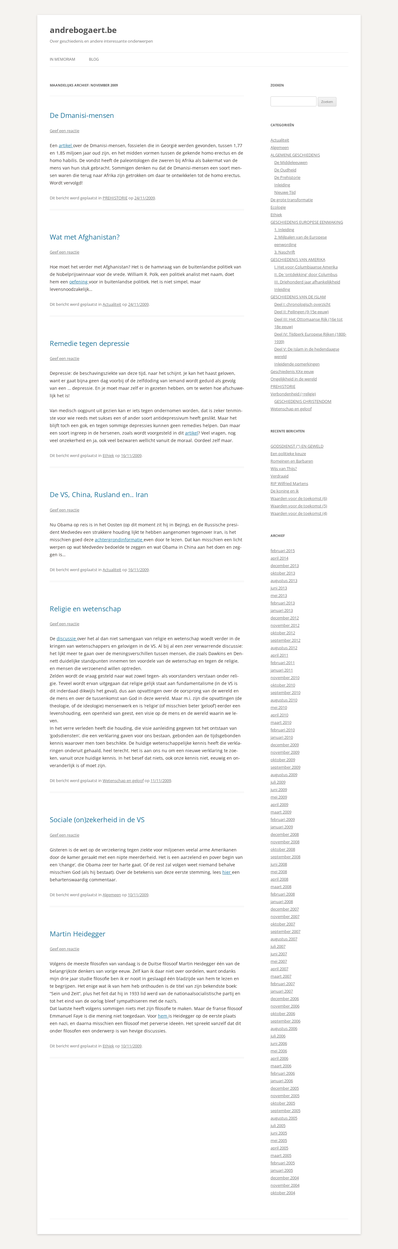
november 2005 (285, 1095)
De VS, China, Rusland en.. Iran (99, 494)
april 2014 (279, 558)
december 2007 (285, 909)
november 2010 (285, 677)
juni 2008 (279, 864)
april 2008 (279, 879)
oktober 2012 (283, 633)
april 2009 (279, 804)
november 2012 (285, 625)
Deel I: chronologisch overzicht (302, 304)
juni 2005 (279, 1133)
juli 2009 (278, 782)
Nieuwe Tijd (285, 192)
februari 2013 (283, 603)
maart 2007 (281, 976)
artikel (66, 145)
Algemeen (112, 894)
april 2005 (279, 1148)
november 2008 (285, 842)
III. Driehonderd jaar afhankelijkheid (307, 282)
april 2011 (279, 655)
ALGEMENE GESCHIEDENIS (295, 155)
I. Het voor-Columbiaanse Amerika (306, 267)
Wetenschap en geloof (123, 780)
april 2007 (279, 969)
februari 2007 (283, 983)
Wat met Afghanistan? (85, 236)
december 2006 (285, 998)
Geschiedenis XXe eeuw (292, 371)
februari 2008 (283, 894)
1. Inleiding (284, 229)
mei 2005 (279, 1140)
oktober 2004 (283, 1192)
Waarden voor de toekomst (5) (299, 506)
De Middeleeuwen (291, 162)
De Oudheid (285, 170)
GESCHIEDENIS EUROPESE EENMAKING (307, 222)
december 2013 (285, 565)
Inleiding (282, 185)
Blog (94, 59)
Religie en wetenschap (85, 608)
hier (227, 872)
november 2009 (285, 752)
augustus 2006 (284, 1028)
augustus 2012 (284, 647)
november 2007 (285, 916)
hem (163, 1016)
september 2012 (285, 640)
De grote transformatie (292, 200)
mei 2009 (279, 797)
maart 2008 (281, 886)
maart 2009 (281, 812)
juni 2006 (279, 1043)
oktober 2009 (283, 759)
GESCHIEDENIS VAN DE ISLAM (298, 297)
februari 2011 (283, 662)
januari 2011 (282, 670)
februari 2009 (283, 819)
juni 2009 (279, 789)
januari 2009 (282, 827)
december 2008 (285, 834)
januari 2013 (282, 610)
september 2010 (285, 692)
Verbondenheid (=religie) (293, 394)
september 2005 (285, 1110)
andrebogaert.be (83, 29)
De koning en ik (285, 491)
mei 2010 (279, 707)
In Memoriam (62, 59)
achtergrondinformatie (119, 540)
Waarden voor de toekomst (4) (299, 513)
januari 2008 (282, 901)
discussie (67, 638)
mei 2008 (279, 871)
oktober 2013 (283, 573)
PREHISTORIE (115, 198)
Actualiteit (112, 304)
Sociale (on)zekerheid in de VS (97, 819)
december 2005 (285, 1088)
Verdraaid (280, 476)
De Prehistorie (287, 177)
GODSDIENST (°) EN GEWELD (297, 446)
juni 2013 (279, 588)
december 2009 (285, 745)
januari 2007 (282, 991)
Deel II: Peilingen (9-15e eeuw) (301, 312)
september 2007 (285, 931)
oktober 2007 (283, 924)
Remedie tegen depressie (89, 343)
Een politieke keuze (288, 453)
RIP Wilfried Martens (289, 483)
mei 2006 (279, 1051)
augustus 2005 (284, 1118)
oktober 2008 (283, 849)
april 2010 (279, 715)
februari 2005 (283, 1163)
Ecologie (278, 207)
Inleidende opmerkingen (297, 364)
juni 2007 (279, 954)
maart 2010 (281, 722)
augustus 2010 (284, 700)
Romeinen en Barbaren (292, 461)
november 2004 (285, 1185)
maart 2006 (281, 1066)
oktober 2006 (283, 1013)
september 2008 (285, 857)
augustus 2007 (284, 939)
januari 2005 (282, 1170)
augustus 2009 (284, 774)
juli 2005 (278, 1125)
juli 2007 (278, 946)
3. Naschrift (284, 252)
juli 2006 (278, 1036)
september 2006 (285, 1021)
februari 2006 (283, 1073)
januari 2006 (282, 1081)
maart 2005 (281, 1155)
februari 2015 (283, 550)
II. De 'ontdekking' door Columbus (305, 274)
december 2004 (285, 1178)
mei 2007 (279, 961)
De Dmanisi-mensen (82, 115)
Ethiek (108, 455)
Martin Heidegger (77, 933)
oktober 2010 (283, 685)
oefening (79, 282)
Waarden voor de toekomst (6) (299, 498)
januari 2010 (282, 737)
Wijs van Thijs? (284, 468)
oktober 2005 (283, 1103)
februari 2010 (283, 730)
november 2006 (285, 1006)
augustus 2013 (284, 580)
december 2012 (285, 618)
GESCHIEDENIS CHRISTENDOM (302, 401)
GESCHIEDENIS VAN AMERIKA (298, 259)
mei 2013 (279, 595)
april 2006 (279, 1058)
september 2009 (285, 767)
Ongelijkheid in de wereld (294, 379)
